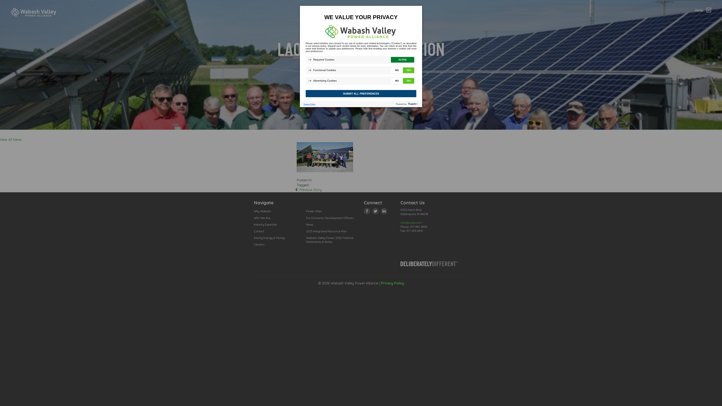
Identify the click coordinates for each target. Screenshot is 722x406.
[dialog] (361, 56)
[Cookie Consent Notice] (361, 56)
